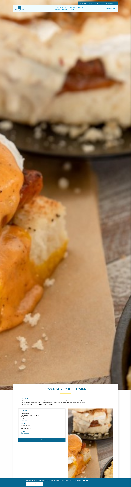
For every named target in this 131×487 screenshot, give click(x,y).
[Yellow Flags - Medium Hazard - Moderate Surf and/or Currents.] (102, 3)
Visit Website (41, 439)
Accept (28, 483)
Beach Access (83, 3)
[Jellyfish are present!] (104, 3)
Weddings (96, 3)
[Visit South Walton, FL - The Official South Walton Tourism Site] (19, 8)
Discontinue (37, 483)
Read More (85, 480)
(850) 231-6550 (25, 433)
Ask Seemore (109, 8)
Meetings (90, 3)
